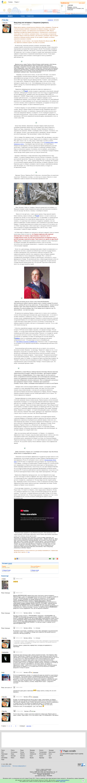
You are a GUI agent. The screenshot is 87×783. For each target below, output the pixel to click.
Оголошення (14, 752)
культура (24, 24)
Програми (32, 750)
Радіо (2, 759)
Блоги (50, 754)
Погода (22, 752)
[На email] (15, 558)
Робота (12, 750)
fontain (4, 578)
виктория (70, 5)
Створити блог (30, 16)
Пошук (22, 750)
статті (10, 563)
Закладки (51, 750)
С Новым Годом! (6, 570)
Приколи (22, 754)
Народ (12, 754)
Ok (83, 781)
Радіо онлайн (69, 751)
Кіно (50, 755)
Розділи (17, 2)
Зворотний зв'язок (6, 766)
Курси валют (52, 752)
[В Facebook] (17, 558)
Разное (4, 566)
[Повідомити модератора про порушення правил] (57, 558)
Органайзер (4, 757)
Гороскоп (32, 752)
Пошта (3, 750)
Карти (31, 755)
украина (28, 24)
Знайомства (65, 3)
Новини (41, 755)
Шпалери (13, 755)
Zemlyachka (5, 652)
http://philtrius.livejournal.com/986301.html (26, 341)
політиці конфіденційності (62, 780)
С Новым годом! (35, 570)
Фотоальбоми (42, 754)
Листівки (22, 755)
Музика (32, 757)
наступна (28, 726)
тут (28, 552)
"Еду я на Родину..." (36, 566)
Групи (50, 757)
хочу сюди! (82, 3)
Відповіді (41, 757)
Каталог (41, 750)
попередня (50, 20)
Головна (10, 2)
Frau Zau (5, 20)
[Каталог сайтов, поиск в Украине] (81, 764)
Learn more (62, 781)
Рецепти (22, 757)
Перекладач (4, 754)
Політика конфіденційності (19, 766)
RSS (2, 752)
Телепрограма (43, 752)
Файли (12, 757)
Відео (2, 755)
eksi (3, 672)
